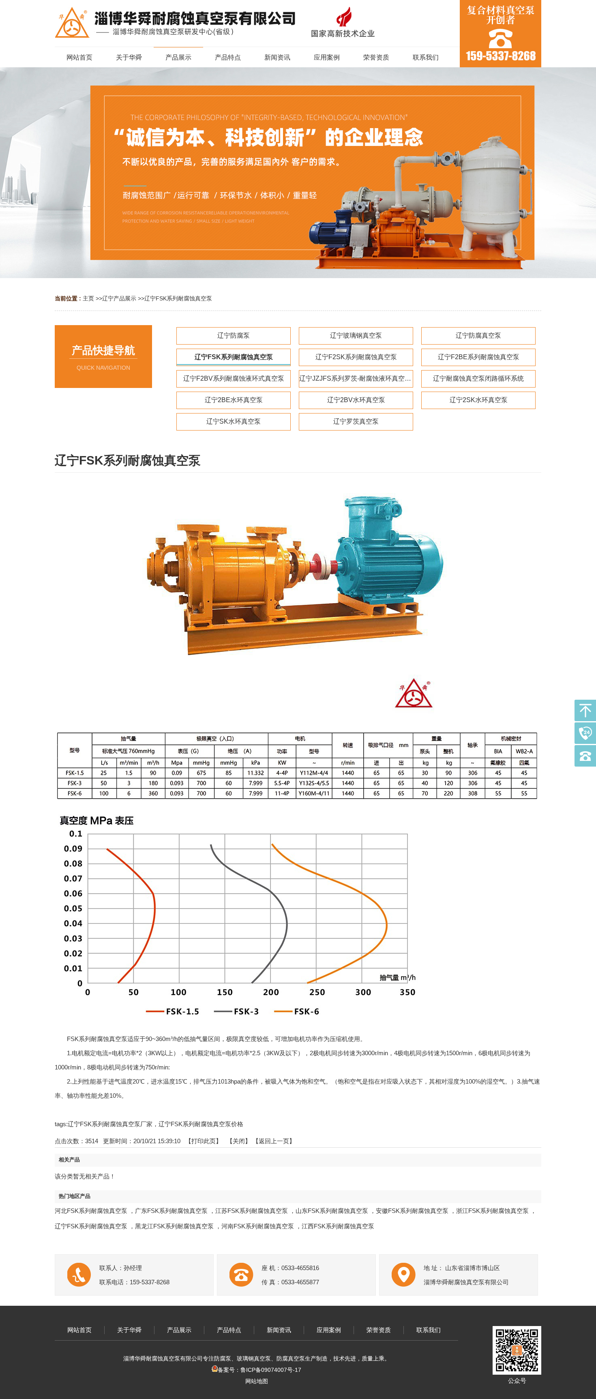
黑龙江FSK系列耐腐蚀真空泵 (174, 1226)
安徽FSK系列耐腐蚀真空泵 (412, 1210)
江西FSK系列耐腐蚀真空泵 (338, 1226)
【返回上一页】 (274, 1141)
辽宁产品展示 (119, 298)
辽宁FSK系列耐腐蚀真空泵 (178, 298)
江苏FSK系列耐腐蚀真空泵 (251, 1210)
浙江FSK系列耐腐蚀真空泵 (492, 1210)
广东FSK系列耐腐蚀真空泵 (171, 1210)
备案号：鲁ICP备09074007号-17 (259, 1370)
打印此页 (203, 1141)
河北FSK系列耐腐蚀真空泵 (91, 1210)
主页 (88, 298)
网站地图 (256, 1381)
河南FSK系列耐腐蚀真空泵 (257, 1226)
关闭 (239, 1141)
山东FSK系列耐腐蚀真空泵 (332, 1210)
